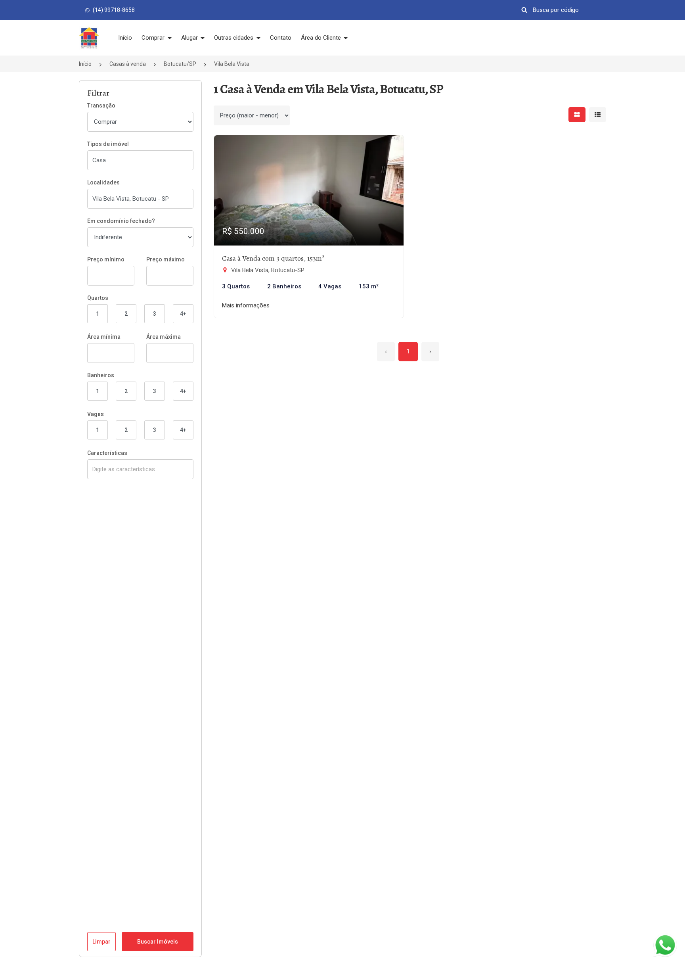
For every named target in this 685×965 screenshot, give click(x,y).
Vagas (95, 414)
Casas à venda (127, 64)
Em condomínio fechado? (121, 221)
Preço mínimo (105, 259)
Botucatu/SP (180, 64)
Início (125, 37)
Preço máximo (165, 259)
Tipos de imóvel (108, 144)
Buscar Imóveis (157, 941)
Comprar (154, 37)
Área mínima (104, 337)
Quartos (97, 298)
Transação (101, 105)
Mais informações (246, 305)
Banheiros (100, 375)
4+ (183, 314)
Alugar (190, 37)
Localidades (103, 182)
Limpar (101, 941)
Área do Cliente (321, 37)
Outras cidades (234, 37)
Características (107, 453)
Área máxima (163, 337)
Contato (280, 37)
